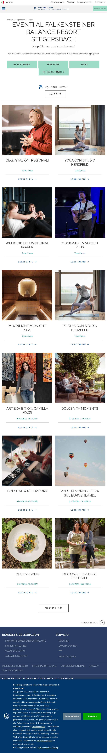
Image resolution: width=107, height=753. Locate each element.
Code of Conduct (12, 670)
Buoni (71, 2)
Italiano (9, 2)
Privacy (94, 666)
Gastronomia (22, 64)
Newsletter (59, 2)
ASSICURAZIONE (67, 656)
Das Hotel (10, 20)
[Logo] (51, 8)
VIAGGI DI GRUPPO (15, 651)
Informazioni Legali (44, 666)
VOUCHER (64, 641)
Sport (84, 64)
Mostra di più (53, 608)
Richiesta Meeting (16, 646)
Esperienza (20, 20)
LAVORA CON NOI (68, 646)
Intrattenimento (53, 72)
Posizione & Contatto (15, 666)
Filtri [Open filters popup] (57, 94)
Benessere (53, 64)
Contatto (101, 2)
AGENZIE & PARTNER (16, 656)
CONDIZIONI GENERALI (73, 666)
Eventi (30, 20)
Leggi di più (26, 179)
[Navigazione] (2, 8)
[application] (53, 716)
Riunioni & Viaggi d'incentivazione (25, 641)
